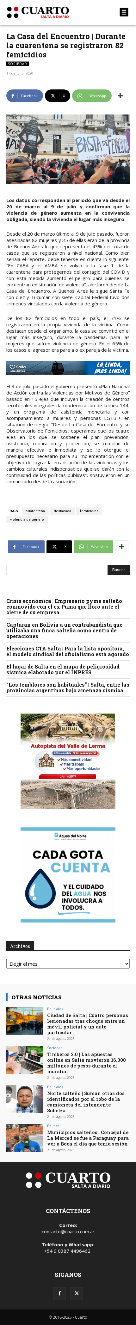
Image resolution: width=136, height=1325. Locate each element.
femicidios (89, 511)
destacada (62, 511)
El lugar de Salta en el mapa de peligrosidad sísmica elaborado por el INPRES (63, 669)
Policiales (55, 1008)
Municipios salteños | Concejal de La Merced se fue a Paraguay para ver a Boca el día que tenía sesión (88, 1138)
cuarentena (35, 511)
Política (53, 1125)
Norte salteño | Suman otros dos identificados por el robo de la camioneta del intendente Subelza (86, 1101)
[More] (120, 95)
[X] (76, 1293)
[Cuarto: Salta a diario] (49, 12)
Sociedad (17, 64)
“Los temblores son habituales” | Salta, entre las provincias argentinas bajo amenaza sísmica (67, 687)
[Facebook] (59, 1293)
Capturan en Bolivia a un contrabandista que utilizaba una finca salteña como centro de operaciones (64, 630)
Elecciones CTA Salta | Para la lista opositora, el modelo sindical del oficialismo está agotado (67, 651)
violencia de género (27, 520)
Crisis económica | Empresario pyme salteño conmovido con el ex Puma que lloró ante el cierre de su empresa (64, 606)
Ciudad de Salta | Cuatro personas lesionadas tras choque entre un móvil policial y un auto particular (87, 1023)
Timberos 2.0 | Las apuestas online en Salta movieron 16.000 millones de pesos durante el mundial (86, 1062)
